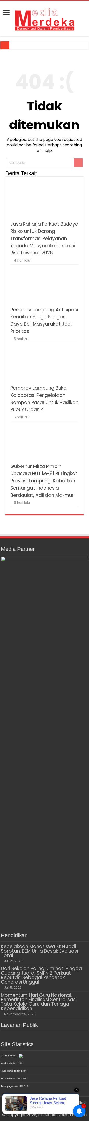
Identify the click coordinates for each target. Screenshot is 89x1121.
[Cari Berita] (78, 162)
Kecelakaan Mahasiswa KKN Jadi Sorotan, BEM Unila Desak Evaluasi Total (39, 951)
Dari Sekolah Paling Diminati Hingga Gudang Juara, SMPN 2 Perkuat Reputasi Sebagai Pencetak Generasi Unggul (41, 975)
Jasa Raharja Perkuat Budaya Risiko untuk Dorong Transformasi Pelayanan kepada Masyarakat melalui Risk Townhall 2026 (44, 238)
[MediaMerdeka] (44, 18)
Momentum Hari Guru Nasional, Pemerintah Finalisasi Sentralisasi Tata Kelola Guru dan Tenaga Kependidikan (39, 1002)
